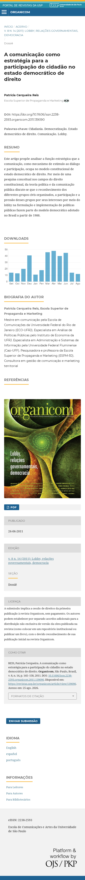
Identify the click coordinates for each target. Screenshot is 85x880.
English (11, 748)
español (11, 754)
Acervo (21, 26)
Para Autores (14, 793)
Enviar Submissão (23, 721)
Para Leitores (14, 787)
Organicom (20, 12)
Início (8, 26)
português (13, 760)
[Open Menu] (4, 12)
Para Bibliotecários (18, 799)
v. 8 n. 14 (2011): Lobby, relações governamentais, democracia (41, 32)
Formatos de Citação (27, 696)
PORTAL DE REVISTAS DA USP (23, 5)
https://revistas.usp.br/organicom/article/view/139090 (42, 684)
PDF (13, 507)
